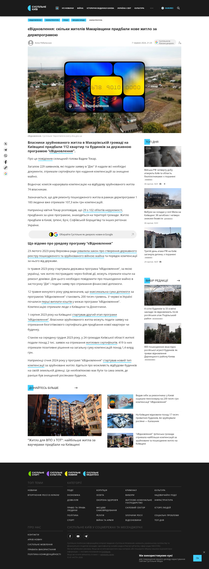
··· (151, 8)
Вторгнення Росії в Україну (43, 495)
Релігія (100, 515)
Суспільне (105, 551)
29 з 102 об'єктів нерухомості (102, 210)
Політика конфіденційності (44, 554)
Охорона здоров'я (107, 500)
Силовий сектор (135, 507)
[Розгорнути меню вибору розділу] (57, 8)
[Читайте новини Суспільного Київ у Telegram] (86, 536)
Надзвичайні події (166, 495)
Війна (80, 8)
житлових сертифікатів (101, 342)
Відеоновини (133, 520)
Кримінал (131, 490)
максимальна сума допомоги (110, 292)
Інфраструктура (95, 20)
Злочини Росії (133, 515)
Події (70, 490)
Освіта (100, 495)
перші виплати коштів (57, 302)
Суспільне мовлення (40, 544)
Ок (197, 558)
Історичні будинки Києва (100, 8)
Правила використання (42, 549)
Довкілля (72, 500)
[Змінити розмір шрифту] (179, 42)
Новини (32, 490)
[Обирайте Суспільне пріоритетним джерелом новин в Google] (5, 173)
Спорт (70, 520)
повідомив (45, 159)
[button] (5, 143)
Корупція (101, 490)
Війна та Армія (105, 520)
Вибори (129, 495)
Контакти (33, 534)
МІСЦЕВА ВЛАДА (79, 20)
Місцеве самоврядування (106, 509)
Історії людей (163, 507)
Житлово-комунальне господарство (138, 501)
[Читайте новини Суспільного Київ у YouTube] (78, 536)
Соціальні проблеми (167, 515)
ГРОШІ (65, 20)
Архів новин (35, 539)
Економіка (73, 495)
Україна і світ (124, 8)
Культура (139, 8)
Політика (72, 515)
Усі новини (68, 8)
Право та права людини (76, 509)
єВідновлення (35, 20)
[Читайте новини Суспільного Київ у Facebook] (70, 536)
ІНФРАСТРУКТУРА (52, 20)
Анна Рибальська (43, 42)
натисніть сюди (107, 554)
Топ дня (159, 520)
